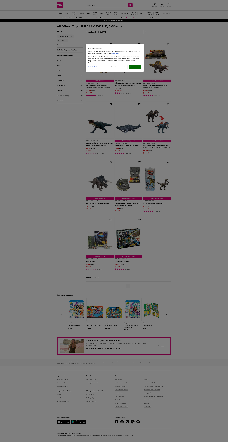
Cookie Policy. (115, 53)
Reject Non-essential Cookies (119, 67)
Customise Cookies (93, 66)
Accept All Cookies (135, 67)
